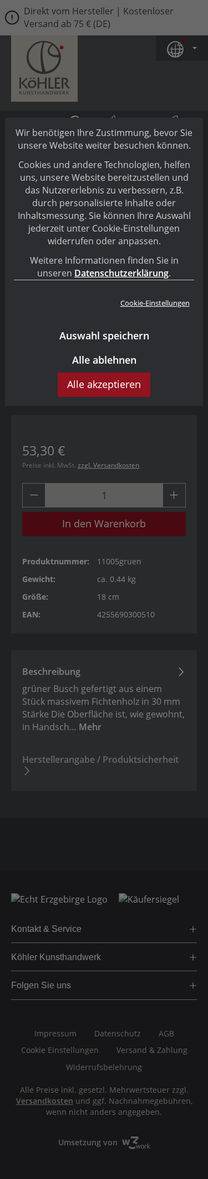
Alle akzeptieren (104, 384)
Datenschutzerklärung (121, 273)
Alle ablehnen (104, 359)
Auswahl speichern (104, 335)
